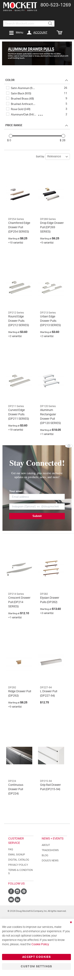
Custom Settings (36, 966)
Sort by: (40, 156)
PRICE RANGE (13, 125)
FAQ (10, 849)
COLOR (9, 80)
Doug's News (50, 860)
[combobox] (28, 23)
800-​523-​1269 (55, 5)
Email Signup (16, 854)
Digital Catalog (18, 859)
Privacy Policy (18, 865)
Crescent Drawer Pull (19, 602)
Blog (45, 855)
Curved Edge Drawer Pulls (18, 414)
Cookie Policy (40, 944)
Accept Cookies (36, 957)
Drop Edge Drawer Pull (52, 227)
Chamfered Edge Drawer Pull (19, 227)
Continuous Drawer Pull (15, 789)
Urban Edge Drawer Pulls (50, 321)
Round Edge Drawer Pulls (18, 321)
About (46, 845)
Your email (15, 491)
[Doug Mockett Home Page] (20, 6)
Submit (36, 516)
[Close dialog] (69, 446)
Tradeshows (50, 850)
